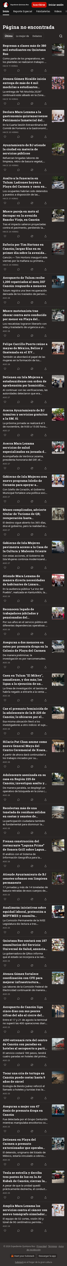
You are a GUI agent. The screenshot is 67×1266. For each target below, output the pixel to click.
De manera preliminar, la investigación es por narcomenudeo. (24, 656)
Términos (52, 1246)
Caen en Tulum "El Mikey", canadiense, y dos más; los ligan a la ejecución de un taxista (23, 679)
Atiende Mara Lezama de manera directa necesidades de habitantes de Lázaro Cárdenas (24, 580)
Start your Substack (24, 1255)
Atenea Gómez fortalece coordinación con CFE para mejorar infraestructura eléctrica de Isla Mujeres (22, 978)
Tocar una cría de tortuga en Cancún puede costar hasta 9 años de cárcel (24, 1077)
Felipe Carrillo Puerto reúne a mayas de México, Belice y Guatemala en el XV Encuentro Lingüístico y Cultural (25, 348)
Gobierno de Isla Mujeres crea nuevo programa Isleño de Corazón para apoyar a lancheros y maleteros (25, 481)
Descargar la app (47, 1255)
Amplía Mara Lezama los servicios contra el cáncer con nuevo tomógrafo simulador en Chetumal (25, 1210)
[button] (6, 11)
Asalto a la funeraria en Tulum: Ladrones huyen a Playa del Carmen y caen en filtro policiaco (23, 182)
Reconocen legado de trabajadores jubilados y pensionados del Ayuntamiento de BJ (20, 613)
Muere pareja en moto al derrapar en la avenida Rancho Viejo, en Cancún (21, 215)
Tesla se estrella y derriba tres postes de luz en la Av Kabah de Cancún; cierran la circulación (24, 1177)
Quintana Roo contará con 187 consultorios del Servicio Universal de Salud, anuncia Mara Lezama (25, 945)
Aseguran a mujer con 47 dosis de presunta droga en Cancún (23, 1110)
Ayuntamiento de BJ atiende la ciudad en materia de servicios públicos (24, 149)
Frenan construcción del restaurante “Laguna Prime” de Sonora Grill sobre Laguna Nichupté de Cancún (24, 845)
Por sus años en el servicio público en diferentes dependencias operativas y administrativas (25, 623)
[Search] (60, 36)
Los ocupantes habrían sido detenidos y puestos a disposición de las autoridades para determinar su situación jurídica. (25, 192)
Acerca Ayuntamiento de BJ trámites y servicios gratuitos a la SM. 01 (25, 414)
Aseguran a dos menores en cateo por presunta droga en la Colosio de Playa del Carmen (25, 646)
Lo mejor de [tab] (22, 36)
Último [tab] (9, 36)
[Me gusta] (5, 70)
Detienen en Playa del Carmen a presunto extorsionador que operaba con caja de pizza (23, 1144)
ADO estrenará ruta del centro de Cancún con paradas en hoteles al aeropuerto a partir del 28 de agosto (25, 1044)
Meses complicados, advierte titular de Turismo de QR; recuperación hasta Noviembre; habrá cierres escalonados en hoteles (24, 514)
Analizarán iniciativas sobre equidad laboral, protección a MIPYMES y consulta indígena (24, 911)
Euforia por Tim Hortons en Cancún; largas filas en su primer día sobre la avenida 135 (23, 249)
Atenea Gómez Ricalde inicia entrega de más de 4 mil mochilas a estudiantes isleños (24, 83)
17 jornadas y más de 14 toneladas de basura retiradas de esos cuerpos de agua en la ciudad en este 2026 (25, 888)
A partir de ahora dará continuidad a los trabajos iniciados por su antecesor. (24, 756)
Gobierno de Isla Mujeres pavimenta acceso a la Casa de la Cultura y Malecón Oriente (25, 547)
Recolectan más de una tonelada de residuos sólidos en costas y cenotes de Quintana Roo (24, 812)
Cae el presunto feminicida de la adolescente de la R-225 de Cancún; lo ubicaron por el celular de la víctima (25, 713)
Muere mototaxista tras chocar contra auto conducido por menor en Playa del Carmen (24, 315)
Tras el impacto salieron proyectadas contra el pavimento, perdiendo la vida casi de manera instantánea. (24, 225)
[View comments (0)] (18, 70)
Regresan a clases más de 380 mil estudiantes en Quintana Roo (24, 50)
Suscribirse (39, 4)
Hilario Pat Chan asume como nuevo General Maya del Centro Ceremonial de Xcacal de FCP (25, 746)
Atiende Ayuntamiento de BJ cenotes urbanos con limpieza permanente (25, 878)
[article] (33, 58)
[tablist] (23, 36)
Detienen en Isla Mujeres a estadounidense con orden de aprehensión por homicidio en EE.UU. (24, 381)
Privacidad (42, 1246)
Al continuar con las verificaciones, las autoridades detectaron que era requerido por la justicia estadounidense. (25, 391)
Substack (19, 1262)
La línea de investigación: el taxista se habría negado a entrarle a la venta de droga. (25, 690)
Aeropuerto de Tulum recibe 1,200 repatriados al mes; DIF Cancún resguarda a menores (24, 282)
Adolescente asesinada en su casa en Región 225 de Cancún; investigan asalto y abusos (24, 779)
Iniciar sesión (56, 4)
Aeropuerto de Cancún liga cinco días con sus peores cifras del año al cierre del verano (23, 1011)
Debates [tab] (37, 36)
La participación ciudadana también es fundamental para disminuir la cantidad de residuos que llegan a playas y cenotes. (24, 822)
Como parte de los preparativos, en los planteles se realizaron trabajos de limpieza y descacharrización (25, 60)
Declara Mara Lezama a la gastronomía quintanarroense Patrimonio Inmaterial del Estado (25, 116)
